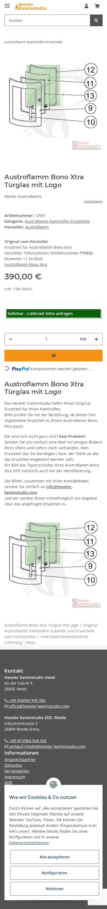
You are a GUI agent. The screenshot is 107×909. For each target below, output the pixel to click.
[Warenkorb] (97, 6)
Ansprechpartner (20, 759)
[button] (86, 6)
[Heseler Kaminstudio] (30, 6)
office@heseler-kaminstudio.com (38, 706)
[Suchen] (96, 20)
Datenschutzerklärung (29, 842)
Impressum (14, 776)
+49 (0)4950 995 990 (27, 700)
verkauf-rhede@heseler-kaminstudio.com (47, 746)
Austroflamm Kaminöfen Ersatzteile (57, 221)
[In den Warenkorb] (53, 355)
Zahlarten (13, 765)
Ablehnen (55, 888)
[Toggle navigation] (7, 3)
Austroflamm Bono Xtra (25, 264)
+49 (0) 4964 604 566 (27, 740)
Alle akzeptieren (55, 857)
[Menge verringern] (11, 339)
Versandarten (16, 771)
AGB (8, 782)
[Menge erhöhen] (96, 339)
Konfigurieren (54, 872)
